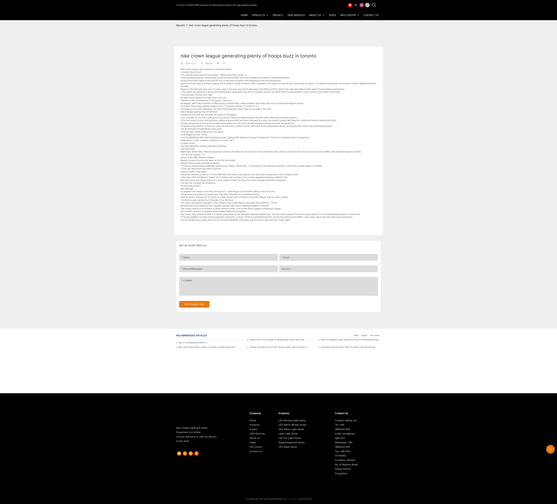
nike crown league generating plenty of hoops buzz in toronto (223, 25)
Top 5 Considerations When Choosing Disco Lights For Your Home (193, 342)
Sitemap (292, 499)
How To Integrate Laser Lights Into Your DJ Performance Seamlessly (351, 339)
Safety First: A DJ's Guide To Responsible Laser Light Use (276, 339)
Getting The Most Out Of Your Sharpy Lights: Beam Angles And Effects (279, 347)
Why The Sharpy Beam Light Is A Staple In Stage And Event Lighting (208, 347)
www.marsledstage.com (274, 499)
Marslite (180, 25)
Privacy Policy (305, 499)
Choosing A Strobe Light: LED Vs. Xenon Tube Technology (348, 347)
